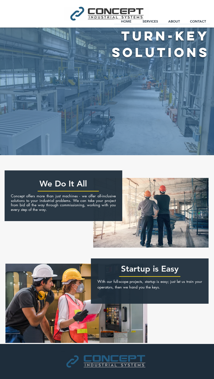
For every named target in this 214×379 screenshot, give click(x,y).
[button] (150, 23)
